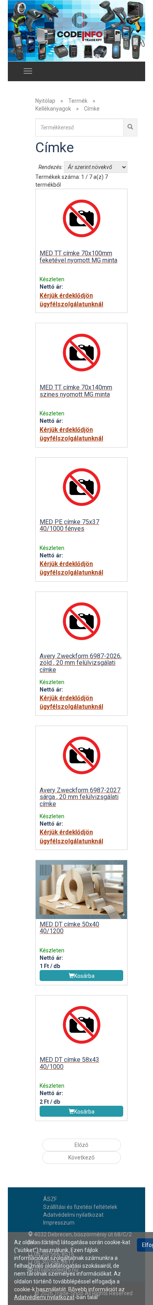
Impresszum (59, 1222)
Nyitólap (45, 101)
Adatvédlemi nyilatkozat (44, 1297)
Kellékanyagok (53, 109)
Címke (92, 109)
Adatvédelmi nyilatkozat (73, 1215)
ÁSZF (50, 1199)
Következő (81, 1157)
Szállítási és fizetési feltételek (80, 1207)
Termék (77, 101)
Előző (81, 1145)
